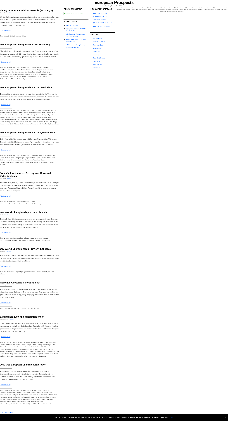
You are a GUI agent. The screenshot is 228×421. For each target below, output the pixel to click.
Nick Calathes (30, 351)
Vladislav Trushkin (16, 79)
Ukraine (8, 79)
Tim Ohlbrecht (18, 356)
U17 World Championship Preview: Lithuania (25, 249)
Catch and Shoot (98, 45)
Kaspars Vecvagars (23, 74)
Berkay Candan (21, 392)
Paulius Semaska (12, 240)
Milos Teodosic (43, 349)
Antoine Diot (7, 342)
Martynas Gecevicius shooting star (20, 282)
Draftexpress (97, 48)
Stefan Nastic (9, 124)
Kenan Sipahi (43, 395)
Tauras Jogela (46, 272)
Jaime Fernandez (33, 395)
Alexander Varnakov (12, 112)
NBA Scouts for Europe (100, 13)
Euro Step (96, 55)
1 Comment (9, 47)
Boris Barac (35, 155)
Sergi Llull (40, 354)
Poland (16, 204)
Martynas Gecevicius (33, 308)
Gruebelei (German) (99, 58)
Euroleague (7, 308)
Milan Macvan (24, 349)
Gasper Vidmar (31, 345)
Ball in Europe (97, 38)
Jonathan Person (12, 74)
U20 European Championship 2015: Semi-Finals (75, 35)
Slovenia (46, 354)
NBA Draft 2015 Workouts (101, 26)
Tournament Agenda (99, 20)
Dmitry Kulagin (19, 72)
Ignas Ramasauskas (29, 272)
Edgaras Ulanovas (11, 117)
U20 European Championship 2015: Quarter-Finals (75, 46)
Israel (11, 347)
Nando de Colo (10, 351)
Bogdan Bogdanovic (43, 70)
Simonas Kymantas (34, 240)
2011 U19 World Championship (41, 110)
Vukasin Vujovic (27, 404)
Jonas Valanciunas (41, 117)
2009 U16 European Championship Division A (17, 390)
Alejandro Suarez (36, 390)
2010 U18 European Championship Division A (17, 67)
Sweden (39, 76)
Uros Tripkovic (33, 356)
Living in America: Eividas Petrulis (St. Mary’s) (26, 10)
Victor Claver (42, 356)
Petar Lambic (28, 122)
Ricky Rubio (13, 354)
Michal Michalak (44, 397)
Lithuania (6, 36)
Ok (172, 417)
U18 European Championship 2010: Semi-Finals (27, 87)
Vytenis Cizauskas (42, 124)
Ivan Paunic (17, 347)
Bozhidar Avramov (17, 342)
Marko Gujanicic (46, 119)
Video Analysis (38, 204)
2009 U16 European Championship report (23, 364)
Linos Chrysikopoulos (27, 119)
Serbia (24, 76)
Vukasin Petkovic (31, 124)
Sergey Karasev (31, 76)
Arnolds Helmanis (31, 70)
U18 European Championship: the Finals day (25, 44)
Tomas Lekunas (45, 240)
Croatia (41, 155)
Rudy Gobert (34, 162)
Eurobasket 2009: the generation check (22, 316)
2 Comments (8, 251)
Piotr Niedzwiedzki (34, 399)
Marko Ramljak (25, 397)
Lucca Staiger (15, 349)
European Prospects (114, 2)
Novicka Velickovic (49, 351)
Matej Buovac (35, 397)
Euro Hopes (96, 51)
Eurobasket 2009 (10, 345)
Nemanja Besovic (10, 122)
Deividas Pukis (9, 72)
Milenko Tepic (34, 349)
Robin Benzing (22, 354)
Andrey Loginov (11, 70)
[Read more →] (5, 30)
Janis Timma (31, 117)
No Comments (11, 12)
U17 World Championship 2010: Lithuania (23, 212)
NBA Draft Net (97, 64)
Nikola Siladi (44, 74)
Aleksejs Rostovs (37, 67)
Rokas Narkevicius (23, 240)
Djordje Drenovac (36, 115)
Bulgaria (26, 342)
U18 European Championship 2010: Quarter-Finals (28, 132)
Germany (39, 345)
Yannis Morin (47, 404)
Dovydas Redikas (30, 72)
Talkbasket (96, 68)
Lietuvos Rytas (15, 308)
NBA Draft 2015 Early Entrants (102, 23)
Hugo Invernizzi (16, 160)
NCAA (24, 36)
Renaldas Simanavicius (9, 76)
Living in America (15, 36)
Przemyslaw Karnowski (26, 204)
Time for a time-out (72, 25)
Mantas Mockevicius (36, 238)
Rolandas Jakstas (38, 122)
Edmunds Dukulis (41, 72)
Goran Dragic (47, 345)
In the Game (96, 61)
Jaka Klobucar (26, 347)
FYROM (23, 345)
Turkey (26, 356)
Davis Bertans (16, 115)
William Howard (37, 404)
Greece (8, 160)
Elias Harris (48, 342)
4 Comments (9, 134)
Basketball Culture (99, 42)
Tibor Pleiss (10, 356)
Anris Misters (21, 70)
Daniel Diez (44, 392)
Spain (51, 354)
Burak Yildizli (31, 392)
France (49, 158)
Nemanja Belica (20, 351)
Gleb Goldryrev (13, 395)
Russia (19, 76)
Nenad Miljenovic (12, 399)
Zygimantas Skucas (28, 79)
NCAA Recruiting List (100, 16)
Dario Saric (8, 115)
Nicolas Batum (39, 351)
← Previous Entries (6, 412)
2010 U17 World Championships (13, 238)
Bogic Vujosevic (46, 112)
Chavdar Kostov (34, 342)
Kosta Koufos (35, 347)
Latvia (31, 74)
